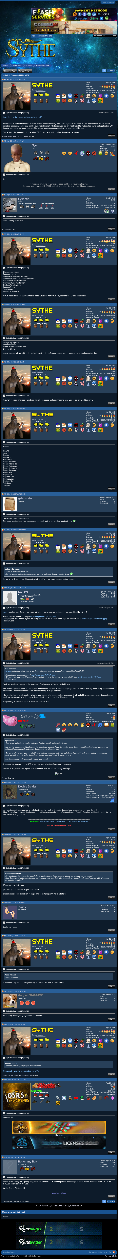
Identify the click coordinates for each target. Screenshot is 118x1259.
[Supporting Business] (70, 97)
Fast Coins (12, 137)
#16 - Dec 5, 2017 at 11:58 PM (14, 936)
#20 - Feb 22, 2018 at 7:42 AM (14, 1157)
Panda (16, 1075)
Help (100, 1252)
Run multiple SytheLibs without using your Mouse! (58, 1206)
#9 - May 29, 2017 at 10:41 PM (15, 530)
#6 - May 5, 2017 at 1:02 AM (14, 362)
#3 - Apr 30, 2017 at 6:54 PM (14, 195)
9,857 (113, 146)
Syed (35, 145)
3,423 (113, 787)
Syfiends (23, 198)
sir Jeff (10, 1075)
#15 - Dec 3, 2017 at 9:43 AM (14, 902)
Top (110, 1252)
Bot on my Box (27, 1161)
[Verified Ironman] (100, 1100)
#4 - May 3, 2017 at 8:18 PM (14, 234)
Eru (18, 137)
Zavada (6, 230)
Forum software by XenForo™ (21, 1256)
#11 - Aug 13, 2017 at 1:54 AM (14, 629)
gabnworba (25, 498)
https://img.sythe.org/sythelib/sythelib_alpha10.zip (24, 117)
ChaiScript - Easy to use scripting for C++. (21, 1071)
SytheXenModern (9, 1252)
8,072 (113, 84)
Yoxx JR (23, 906)
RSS (114, 1252)
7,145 (113, 715)
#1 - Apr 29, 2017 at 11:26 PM (14, 79)
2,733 (113, 593)
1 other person (27, 1075)
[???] (76, 97)
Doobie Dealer (27, 786)
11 (114, 996)
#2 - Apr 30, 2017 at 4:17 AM (14, 141)
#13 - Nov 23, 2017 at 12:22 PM (15, 782)
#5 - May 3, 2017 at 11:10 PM (14, 304)
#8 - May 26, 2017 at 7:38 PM (14, 494)
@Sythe (6, 612)
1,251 (113, 200)
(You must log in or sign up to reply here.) (17, 1201)
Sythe (5, 778)
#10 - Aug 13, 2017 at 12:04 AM (15, 588)
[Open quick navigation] (115, 65)
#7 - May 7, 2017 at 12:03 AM (14, 408)
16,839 (112, 1085)
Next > (112, 71)
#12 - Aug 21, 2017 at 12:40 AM (15, 710)
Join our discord (37, 90)
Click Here (111, 793)
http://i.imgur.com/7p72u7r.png (43, 616)
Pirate (5, 137)
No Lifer (23, 592)
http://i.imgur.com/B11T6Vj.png (94, 619)
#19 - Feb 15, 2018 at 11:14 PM (15, 1079)
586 (114, 1162)
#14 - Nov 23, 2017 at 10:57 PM (15, 834)
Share (111, 136)
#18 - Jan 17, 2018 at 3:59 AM (14, 1024)
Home (105, 1252)
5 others (25, 137)
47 (114, 499)
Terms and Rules (111, 1256)
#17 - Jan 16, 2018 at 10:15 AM (15, 991)
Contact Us (93, 1252)
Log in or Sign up (108, 2)
